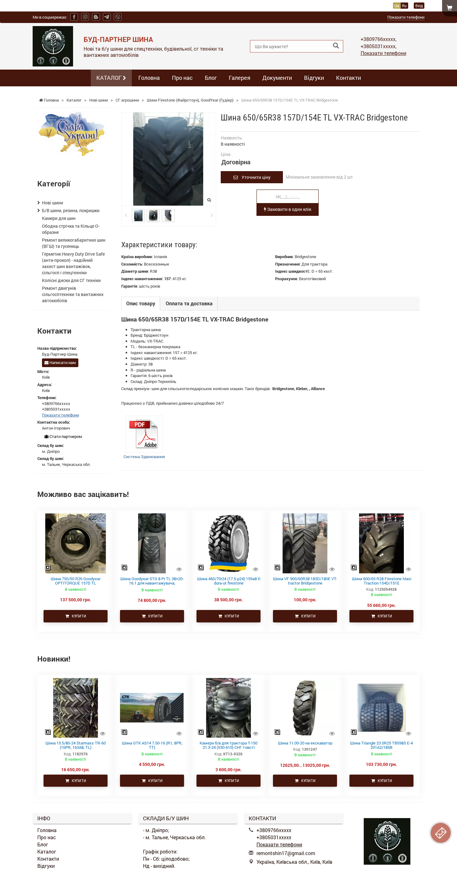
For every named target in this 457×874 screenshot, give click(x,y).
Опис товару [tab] (140, 303)
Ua (397, 5)
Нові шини (52, 203)
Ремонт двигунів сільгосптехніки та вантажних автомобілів (73, 294)
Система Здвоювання (144, 456)
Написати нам (62, 362)
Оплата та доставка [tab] (189, 303)
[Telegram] (107, 17)
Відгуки (314, 77)
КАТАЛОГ (109, 77)
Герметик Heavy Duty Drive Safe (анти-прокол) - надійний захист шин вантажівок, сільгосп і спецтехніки (73, 263)
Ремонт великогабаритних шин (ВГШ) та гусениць (73, 243)
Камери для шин (59, 218)
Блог (211, 77)
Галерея (239, 77)
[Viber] (118, 17)
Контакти (348, 77)
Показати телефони (405, 17)
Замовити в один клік (288, 209)
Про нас (182, 77)
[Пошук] (336, 46)
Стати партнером (65, 436)
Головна (149, 77)
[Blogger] (96, 17)
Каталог (46, 851)
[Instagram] (85, 17)
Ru (404, 5)
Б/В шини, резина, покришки (70, 210)
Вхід (419, 5)
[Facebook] (74, 17)
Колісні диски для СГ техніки (71, 280)
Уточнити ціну (254, 177)
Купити (77, 616)
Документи (277, 77)
